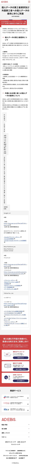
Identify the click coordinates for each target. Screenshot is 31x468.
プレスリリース (15, 444)
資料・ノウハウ (6, 433)
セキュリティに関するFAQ (15, 453)
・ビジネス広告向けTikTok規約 (12, 313)
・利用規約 (6, 284)
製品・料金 (4, 425)
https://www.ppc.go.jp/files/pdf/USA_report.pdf (15, 224)
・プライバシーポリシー (10, 280)
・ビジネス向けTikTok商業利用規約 (13, 311)
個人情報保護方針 (11, 458)
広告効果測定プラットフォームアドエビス (12, 22)
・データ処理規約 (8, 287)
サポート (4, 437)
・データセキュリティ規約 (10, 289)
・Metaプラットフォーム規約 (11, 282)
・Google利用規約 (9, 239)
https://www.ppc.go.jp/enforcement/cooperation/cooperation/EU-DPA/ (15, 273)
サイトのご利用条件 (11, 450)
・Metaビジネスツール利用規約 (12, 285)
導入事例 (4, 429)
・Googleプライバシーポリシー (12, 237)
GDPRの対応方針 (23, 455)
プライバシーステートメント (10, 455)
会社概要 (21, 458)
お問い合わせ (20, 442)
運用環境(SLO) (21, 450)
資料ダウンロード (9, 442)
